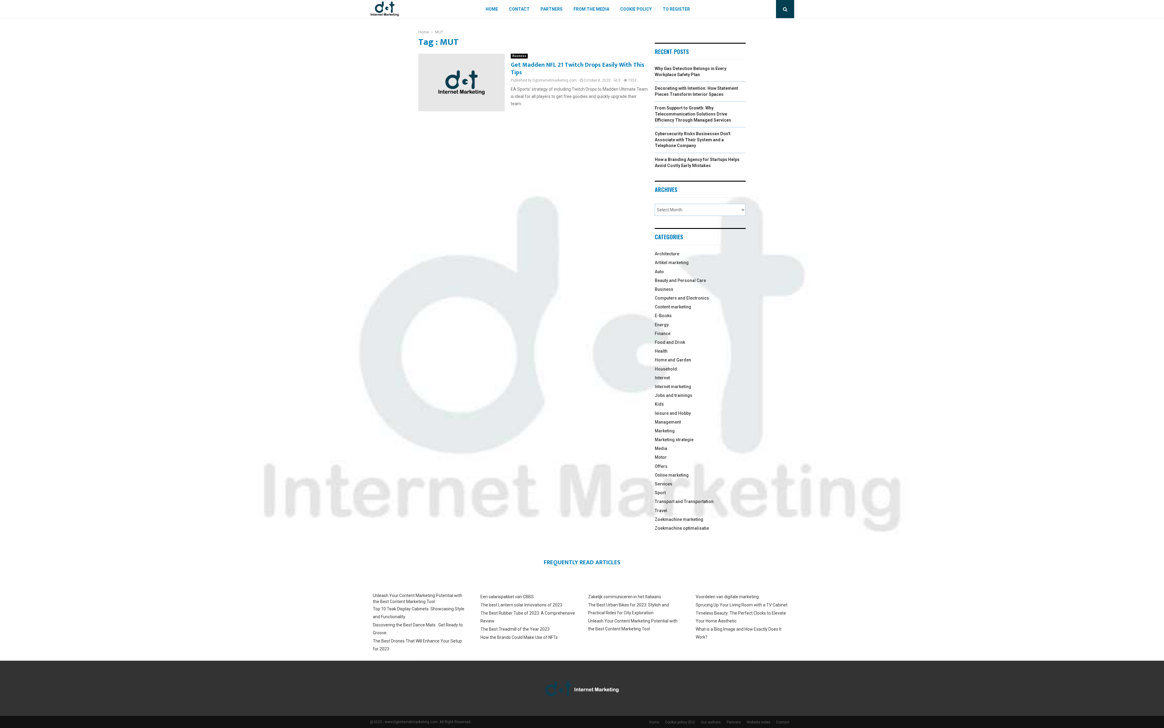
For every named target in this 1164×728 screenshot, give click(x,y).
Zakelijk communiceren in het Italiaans (624, 596)
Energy (662, 324)
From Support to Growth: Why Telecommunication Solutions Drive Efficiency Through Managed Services (693, 114)
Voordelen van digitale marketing (727, 596)
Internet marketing (673, 386)
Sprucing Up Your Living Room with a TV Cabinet (742, 604)
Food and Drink (670, 342)
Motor (661, 457)
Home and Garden (673, 359)
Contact (519, 9)
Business (519, 56)
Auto (659, 271)
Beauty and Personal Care (680, 280)
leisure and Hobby (673, 413)
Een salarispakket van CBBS (507, 596)
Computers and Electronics (682, 298)
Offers (661, 466)
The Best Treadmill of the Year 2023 (515, 629)
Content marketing (673, 306)
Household (666, 369)
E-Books (663, 315)
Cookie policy (636, 9)
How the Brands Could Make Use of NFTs (519, 637)
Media (661, 448)
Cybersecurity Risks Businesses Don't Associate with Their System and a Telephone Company (693, 139)
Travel (661, 510)
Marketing (665, 430)
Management (668, 422)
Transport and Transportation (684, 501)
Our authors (711, 722)
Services (663, 483)
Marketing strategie (674, 439)
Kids (659, 404)
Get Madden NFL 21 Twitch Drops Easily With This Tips (577, 69)
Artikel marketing (672, 262)
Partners (551, 9)
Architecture (667, 253)
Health (661, 351)
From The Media (591, 9)
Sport (660, 492)
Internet (662, 377)
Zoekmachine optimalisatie (682, 528)
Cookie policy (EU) (680, 722)
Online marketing (672, 475)
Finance (663, 333)
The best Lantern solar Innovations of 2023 (521, 604)
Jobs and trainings (673, 395)
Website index (758, 722)
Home (492, 9)
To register (676, 9)
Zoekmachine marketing (679, 519)
